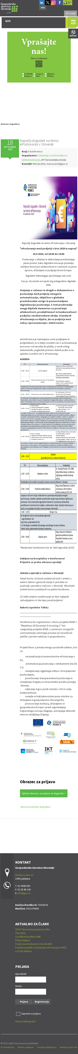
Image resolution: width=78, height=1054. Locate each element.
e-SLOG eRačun (23, 951)
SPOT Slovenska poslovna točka (32, 929)
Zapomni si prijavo (31, 1013)
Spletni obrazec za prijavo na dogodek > (44, 793)
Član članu (20, 933)
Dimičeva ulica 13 (24, 875)
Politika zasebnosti (26, 1047)
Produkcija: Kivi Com (68, 1047)
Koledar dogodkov (10, 124)
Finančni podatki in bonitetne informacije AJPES (40, 947)
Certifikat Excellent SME (28, 936)
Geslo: (18, 986)
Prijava (24, 1001)
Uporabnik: (21, 973)
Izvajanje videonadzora (47, 1047)
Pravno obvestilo (7, 1047)
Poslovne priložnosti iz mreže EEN (33, 944)
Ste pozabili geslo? (25, 1021)
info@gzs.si (24, 893)
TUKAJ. (45, 607)
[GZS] (9, 7)
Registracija (42, 1001)
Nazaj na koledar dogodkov (36, 806)
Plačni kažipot (22, 940)
